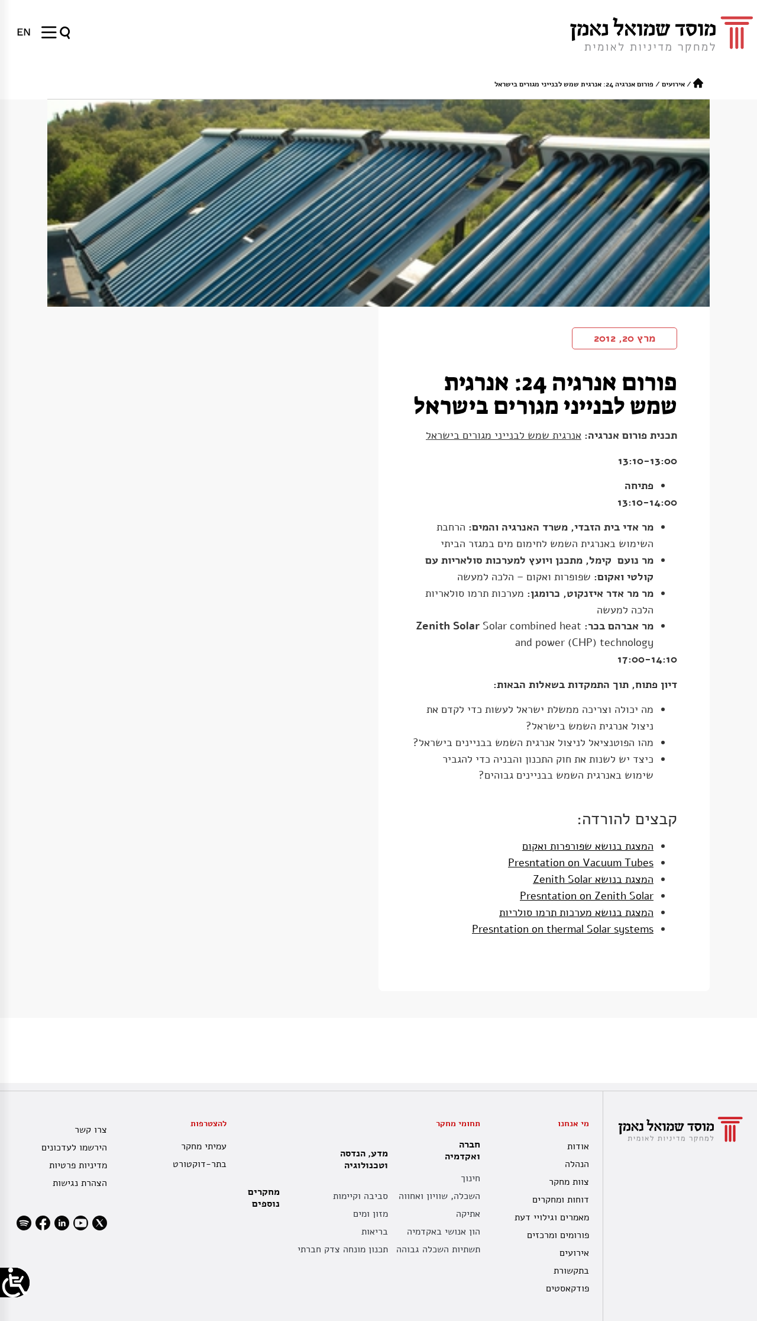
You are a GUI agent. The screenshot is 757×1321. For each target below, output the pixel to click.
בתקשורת (571, 1270)
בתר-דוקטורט (199, 1164)
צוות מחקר (568, 1181)
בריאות (374, 1231)
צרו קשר (91, 1129)
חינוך (470, 1178)
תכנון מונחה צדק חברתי (342, 1249)
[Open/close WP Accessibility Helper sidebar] (15, 1282)
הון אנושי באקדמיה (443, 1231)
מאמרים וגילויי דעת (551, 1217)
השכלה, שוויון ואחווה (439, 1196)
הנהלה (576, 1164)
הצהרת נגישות (80, 1183)
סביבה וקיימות (360, 1196)
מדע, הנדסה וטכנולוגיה (364, 1159)
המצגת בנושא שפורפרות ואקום (588, 846)
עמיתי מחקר (203, 1146)
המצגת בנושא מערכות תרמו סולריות (576, 912)
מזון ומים (370, 1213)
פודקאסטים (567, 1288)
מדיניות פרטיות (78, 1165)
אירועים (673, 84)
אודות (577, 1146)
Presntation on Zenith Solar (587, 896)
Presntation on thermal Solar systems (563, 929)
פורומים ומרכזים (557, 1235)
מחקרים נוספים (264, 1197)
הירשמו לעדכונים (74, 1147)
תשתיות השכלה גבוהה (438, 1249)
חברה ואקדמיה (462, 1150)
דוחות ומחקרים (560, 1199)
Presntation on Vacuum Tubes (581, 863)
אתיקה (468, 1213)
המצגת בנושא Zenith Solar (593, 879)
